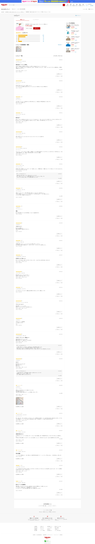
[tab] (22, 19)
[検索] (64, 5)
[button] (71, 5)
